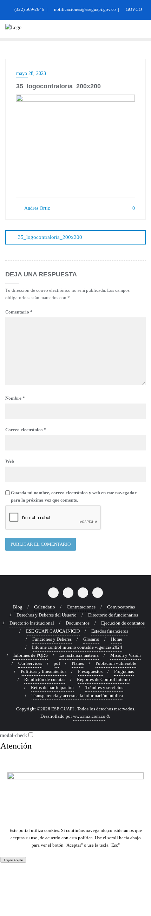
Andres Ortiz (36, 208)
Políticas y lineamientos (43, 671)
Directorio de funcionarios (113, 615)
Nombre (15, 398)
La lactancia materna (79, 655)
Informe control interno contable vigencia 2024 (77, 647)
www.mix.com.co (89, 716)
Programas (124, 671)
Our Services (30, 663)
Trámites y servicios (104, 687)
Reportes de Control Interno (103, 679)
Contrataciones (81, 606)
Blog (17, 606)
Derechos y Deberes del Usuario (47, 615)
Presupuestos (90, 671)
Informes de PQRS (30, 655)
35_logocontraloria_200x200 (50, 237)
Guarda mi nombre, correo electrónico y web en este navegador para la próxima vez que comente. (74, 496)
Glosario (91, 639)
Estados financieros (109, 631)
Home (116, 639)
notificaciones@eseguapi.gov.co (85, 9)
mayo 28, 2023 (31, 73)
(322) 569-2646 (29, 9)
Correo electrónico (25, 429)
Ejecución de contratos (123, 623)
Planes (78, 663)
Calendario (44, 606)
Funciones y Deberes (52, 639)
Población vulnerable (116, 663)
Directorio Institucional (31, 623)
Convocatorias (121, 606)
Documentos (78, 623)
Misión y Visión (125, 655)
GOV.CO (133, 9)
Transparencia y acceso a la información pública (77, 695)
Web (9, 461)
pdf (57, 663)
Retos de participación (52, 687)
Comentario (19, 312)
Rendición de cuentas (44, 679)
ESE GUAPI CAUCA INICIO (53, 631)
